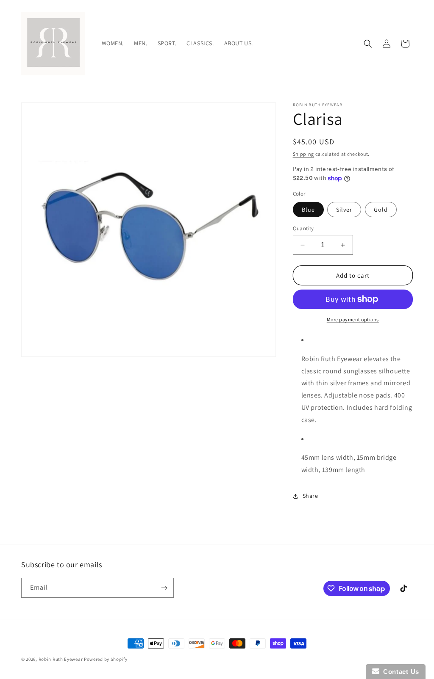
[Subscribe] (164, 588)
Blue (308, 209)
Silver (344, 209)
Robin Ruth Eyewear (61, 659)
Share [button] (310, 496)
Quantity (303, 228)
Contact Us (399, 671)
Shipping (303, 154)
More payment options (353, 319)
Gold (381, 209)
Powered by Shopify (106, 659)
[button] (368, 43)
